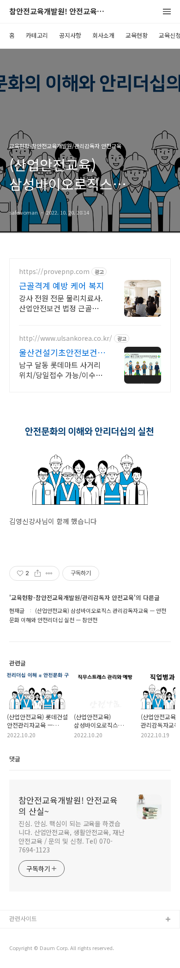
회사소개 (103, 35)
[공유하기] (37, 573)
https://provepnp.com (54, 271)
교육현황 (137, 35)
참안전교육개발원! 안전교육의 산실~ (60, 12)
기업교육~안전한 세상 (37, 949)
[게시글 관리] (49, 573)
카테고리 (37, 35)
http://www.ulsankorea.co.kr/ (65, 338)
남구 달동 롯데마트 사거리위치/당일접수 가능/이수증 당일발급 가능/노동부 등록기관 (60, 369)
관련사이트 (23, 918)
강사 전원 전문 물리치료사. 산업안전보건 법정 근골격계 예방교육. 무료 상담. (62, 302)
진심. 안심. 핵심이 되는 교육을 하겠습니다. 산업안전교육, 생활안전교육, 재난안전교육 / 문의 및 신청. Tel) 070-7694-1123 (71, 836)
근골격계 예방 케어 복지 (61, 285)
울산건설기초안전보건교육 (62, 352)
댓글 (14, 758)
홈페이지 (21, 934)
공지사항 (70, 35)
